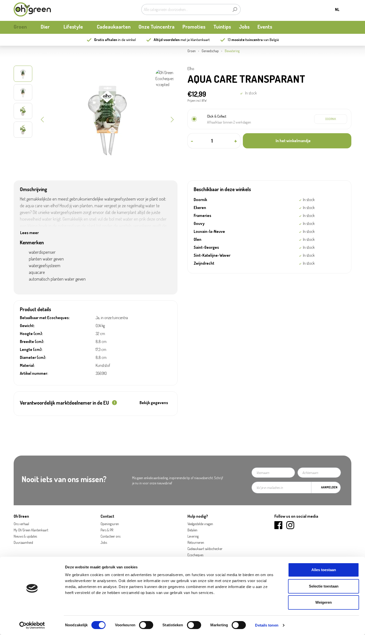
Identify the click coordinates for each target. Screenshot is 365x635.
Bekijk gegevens (154, 402)
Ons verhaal (21, 524)
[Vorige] (42, 119)
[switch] (146, 625)
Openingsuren (110, 524)
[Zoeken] (235, 9)
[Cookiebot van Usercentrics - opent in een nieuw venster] (32, 625)
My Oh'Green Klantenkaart (31, 530)
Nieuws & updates (25, 536)
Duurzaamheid (23, 542)
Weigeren (323, 602)
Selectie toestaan (323, 586)
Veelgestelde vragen (200, 524)
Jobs (104, 542)
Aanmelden (329, 487)
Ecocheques (195, 555)
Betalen (192, 530)
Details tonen (266, 625)
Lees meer (29, 232)
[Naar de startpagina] (32, 9)
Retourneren (195, 542)
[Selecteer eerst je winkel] (330, 119)
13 (245, 39)
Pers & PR (107, 530)
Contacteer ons (110, 536)
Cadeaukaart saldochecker (204, 549)
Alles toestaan (323, 570)
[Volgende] (172, 119)
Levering (193, 536)
